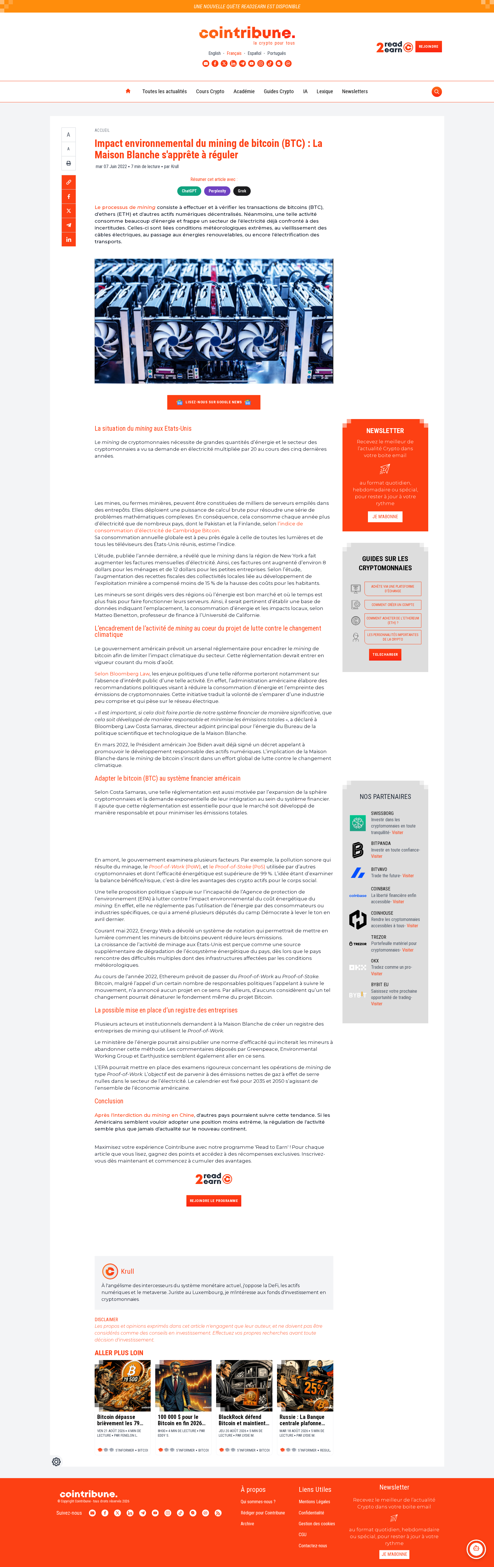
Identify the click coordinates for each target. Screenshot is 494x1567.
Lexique (325, 91)
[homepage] (116, 91)
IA (305, 91)
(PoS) (258, 867)
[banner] (214, 479)
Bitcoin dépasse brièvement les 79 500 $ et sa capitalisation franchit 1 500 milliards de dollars (120, 1420)
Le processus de (116, 207)
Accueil (102, 130)
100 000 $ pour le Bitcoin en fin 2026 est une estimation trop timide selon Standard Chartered (181, 1420)
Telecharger (385, 654)
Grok (242, 191)
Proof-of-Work (166, 867)
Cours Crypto (210, 91)
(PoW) (192, 867)
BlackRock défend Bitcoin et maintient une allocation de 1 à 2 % (243, 1420)
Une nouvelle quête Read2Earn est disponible (247, 6)
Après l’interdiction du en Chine (144, 1115)
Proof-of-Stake (233, 867)
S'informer (124, 1450)
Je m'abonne (385, 516)
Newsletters (355, 91)
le (212, 867)
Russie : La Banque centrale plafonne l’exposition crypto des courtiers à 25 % (304, 1420)
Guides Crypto (279, 91)
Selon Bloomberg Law (122, 674)
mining (146, 207)
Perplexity (217, 191)
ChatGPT (189, 191)
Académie (244, 91)
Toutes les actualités (164, 91)
